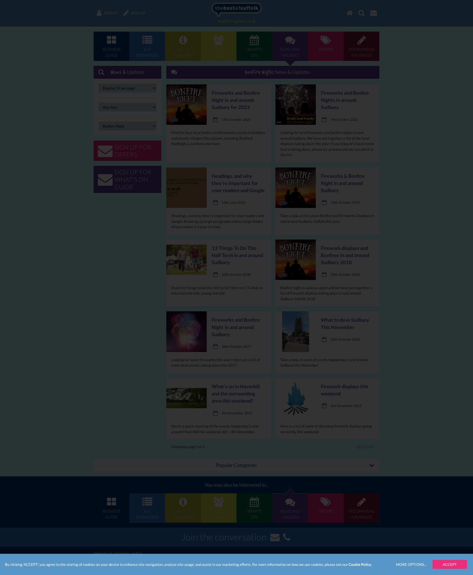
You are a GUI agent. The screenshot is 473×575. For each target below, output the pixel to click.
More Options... (411, 564)
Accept (450, 564)
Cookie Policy (360, 564)
